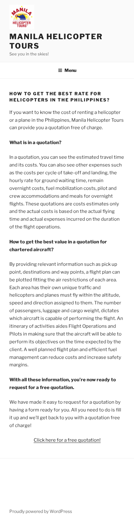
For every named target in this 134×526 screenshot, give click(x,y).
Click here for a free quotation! (67, 440)
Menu (70, 70)
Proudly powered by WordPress (40, 511)
